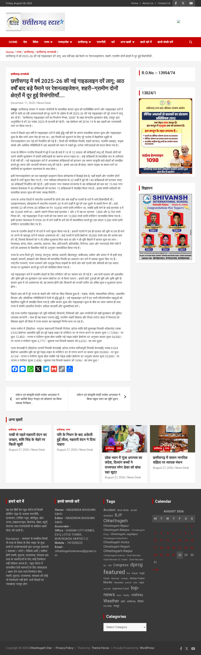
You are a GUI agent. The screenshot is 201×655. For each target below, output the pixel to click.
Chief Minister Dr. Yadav (115, 559)
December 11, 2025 (23, 103)
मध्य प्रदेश (107, 606)
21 (179, 548)
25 (161, 555)
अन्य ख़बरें (16, 419)
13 (173, 540)
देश (25, 42)
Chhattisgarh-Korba (116, 542)
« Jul (155, 569)
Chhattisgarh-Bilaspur (116, 529)
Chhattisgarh (115, 520)
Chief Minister (134, 555)
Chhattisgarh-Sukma (114, 555)
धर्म (113, 42)
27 (173, 555)
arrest (134, 510)
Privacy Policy (64, 648)
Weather (111, 600)
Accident (109, 510)
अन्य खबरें (126, 42)
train (119, 595)
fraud (135, 573)
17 (155, 548)
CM (109, 565)
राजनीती (101, 42)
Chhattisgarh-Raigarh (116, 546)
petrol (128, 582)
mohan (124, 578)
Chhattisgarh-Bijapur (116, 525)
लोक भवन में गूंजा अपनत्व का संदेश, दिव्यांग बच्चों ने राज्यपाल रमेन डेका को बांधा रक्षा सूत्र (123, 464)
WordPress (147, 648)
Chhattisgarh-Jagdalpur (124, 534)
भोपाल (140, 601)
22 (185, 548)
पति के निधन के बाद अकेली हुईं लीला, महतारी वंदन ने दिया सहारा (76, 439)
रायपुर (116, 605)
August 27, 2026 (19, 449)
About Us (148, 3)
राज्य (46, 42)
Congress (121, 565)
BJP (118, 515)
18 (161, 548)
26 (167, 555)
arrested (108, 515)
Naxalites (118, 582)
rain (135, 582)
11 (161, 540)
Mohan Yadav (137, 578)
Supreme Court (120, 588)
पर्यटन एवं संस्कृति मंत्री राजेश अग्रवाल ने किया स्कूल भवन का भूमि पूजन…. (98, 397)
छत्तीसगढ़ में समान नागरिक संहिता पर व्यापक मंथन (170, 460)
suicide (107, 588)
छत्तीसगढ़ (131, 601)
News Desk (44, 103)
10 (155, 540)
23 (192, 548)
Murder (107, 582)
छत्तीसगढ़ (83, 42)
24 (155, 555)
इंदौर (123, 601)
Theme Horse (100, 648)
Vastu (126, 595)
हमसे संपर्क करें (165, 42)
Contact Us (164, 3)
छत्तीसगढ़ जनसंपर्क (20, 74)
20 (173, 548)
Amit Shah (123, 510)
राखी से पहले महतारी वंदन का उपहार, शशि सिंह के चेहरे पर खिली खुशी (28, 439)
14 (179, 540)
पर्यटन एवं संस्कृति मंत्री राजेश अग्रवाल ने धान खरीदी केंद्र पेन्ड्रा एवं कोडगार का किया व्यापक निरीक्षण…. (38, 399)
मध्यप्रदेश (63, 42)
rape (141, 582)
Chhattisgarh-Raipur (118, 551)
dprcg (136, 564)
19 (167, 548)
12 (167, 540)
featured (114, 572)
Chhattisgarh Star (40, 648)
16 (192, 540)
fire (128, 573)
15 (185, 540)
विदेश (35, 42)
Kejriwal (115, 578)
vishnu (137, 594)
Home (134, 3)
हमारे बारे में (146, 42)
